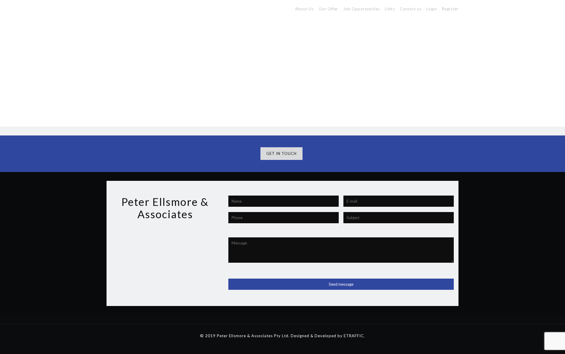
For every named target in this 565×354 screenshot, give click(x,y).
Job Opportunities (361, 8)
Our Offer (328, 8)
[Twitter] (282, 344)
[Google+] (274, 344)
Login (431, 8)
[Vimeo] (290, 344)
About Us (304, 8)
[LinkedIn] (298, 344)
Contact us (410, 8)
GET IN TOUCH (281, 153)
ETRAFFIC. (354, 335)
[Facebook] (266, 344)
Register (450, 8)
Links (390, 8)
